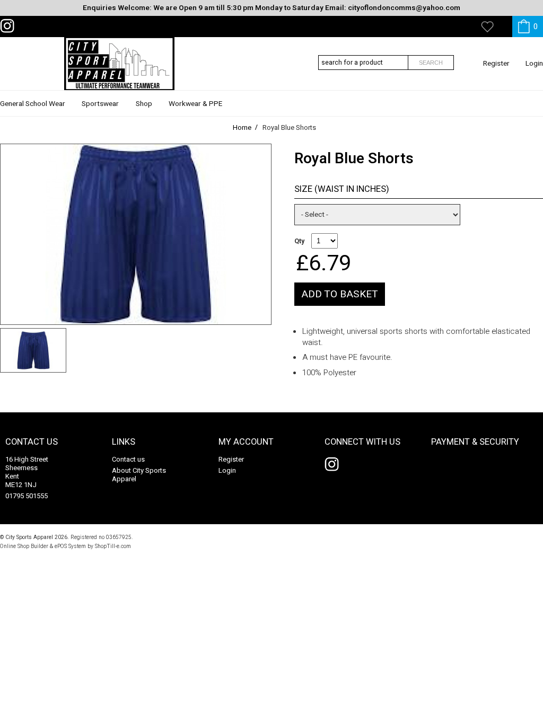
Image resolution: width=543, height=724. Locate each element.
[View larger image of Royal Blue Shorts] (136, 234)
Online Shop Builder (24, 546)
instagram (9, 26)
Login (534, 63)
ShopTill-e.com (113, 546)
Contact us (128, 459)
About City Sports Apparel (139, 474)
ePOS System (70, 546)
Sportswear (100, 104)
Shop (144, 104)
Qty (299, 241)
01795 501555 (26, 496)
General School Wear (32, 104)
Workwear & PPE (195, 104)
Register (496, 63)
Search (431, 62)
